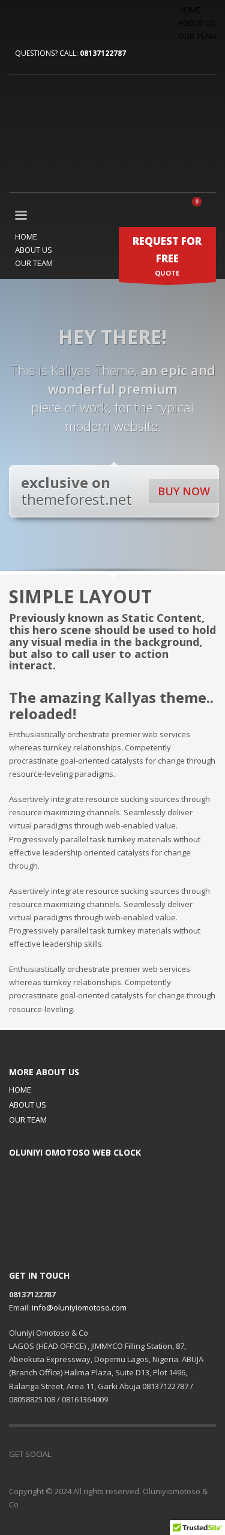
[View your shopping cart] (201, 208)
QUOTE (167, 255)
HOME (189, 9)
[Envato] (72, 20)
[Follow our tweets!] (78, 1454)
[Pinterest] (54, 20)
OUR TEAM (197, 36)
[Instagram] (114, 1454)
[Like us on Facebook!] (60, 1454)
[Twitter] (36, 20)
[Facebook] (18, 20)
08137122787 (103, 53)
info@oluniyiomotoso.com (79, 1307)
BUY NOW (184, 491)
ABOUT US (196, 22)
